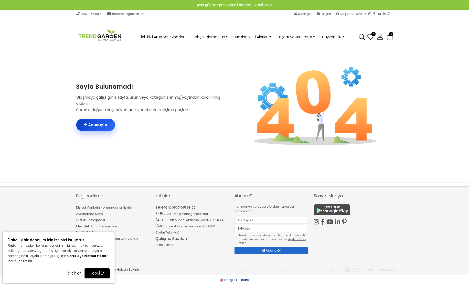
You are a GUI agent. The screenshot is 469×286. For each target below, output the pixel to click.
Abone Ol (273, 250)
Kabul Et (97, 273)
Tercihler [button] (73, 273)
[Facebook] (375, 13)
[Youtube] (330, 221)
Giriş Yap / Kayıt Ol (353, 14)
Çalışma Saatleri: (171, 238)
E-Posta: (163, 213)
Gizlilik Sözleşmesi (90, 220)
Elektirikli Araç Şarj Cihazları (162, 36)
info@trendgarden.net (127, 14)
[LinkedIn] (385, 13)
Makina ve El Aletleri (251, 36)
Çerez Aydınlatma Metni (86, 256)
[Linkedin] (338, 221)
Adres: (161, 219)
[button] (390, 37)
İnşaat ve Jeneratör (295, 36)
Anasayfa (97, 124)
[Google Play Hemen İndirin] (350, 209)
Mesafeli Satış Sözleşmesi (96, 226)
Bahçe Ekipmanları (208, 36)
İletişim (326, 14)
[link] (234, 5)
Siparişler (304, 14)
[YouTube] (380, 13)
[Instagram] (370, 13)
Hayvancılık (331, 36)
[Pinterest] (390, 13)
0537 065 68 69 (92, 14)
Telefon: (163, 207)
